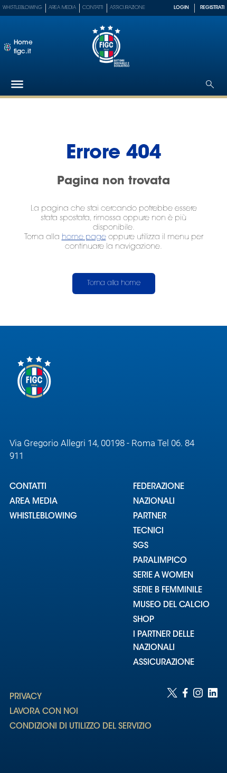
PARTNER (149, 517)
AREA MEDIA (34, 502)
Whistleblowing (22, 7)
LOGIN (181, 7)
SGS (140, 546)
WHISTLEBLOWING (43, 517)
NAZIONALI (154, 502)
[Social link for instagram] (198, 720)
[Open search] (210, 84)
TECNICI (148, 531)
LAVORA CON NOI (44, 712)
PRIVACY (26, 697)
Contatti (92, 7)
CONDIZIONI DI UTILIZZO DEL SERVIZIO (81, 727)
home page (84, 237)
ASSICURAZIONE (163, 663)
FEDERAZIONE (158, 487)
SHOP (143, 620)
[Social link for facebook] (185, 720)
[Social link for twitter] (172, 720)
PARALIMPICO (160, 561)
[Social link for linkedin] (212, 720)
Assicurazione (127, 7)
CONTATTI (28, 487)
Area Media (62, 7)
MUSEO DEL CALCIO (171, 605)
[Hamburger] (17, 84)
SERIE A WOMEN (163, 576)
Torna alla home (113, 283)
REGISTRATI (212, 7)
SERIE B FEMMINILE (167, 591)
